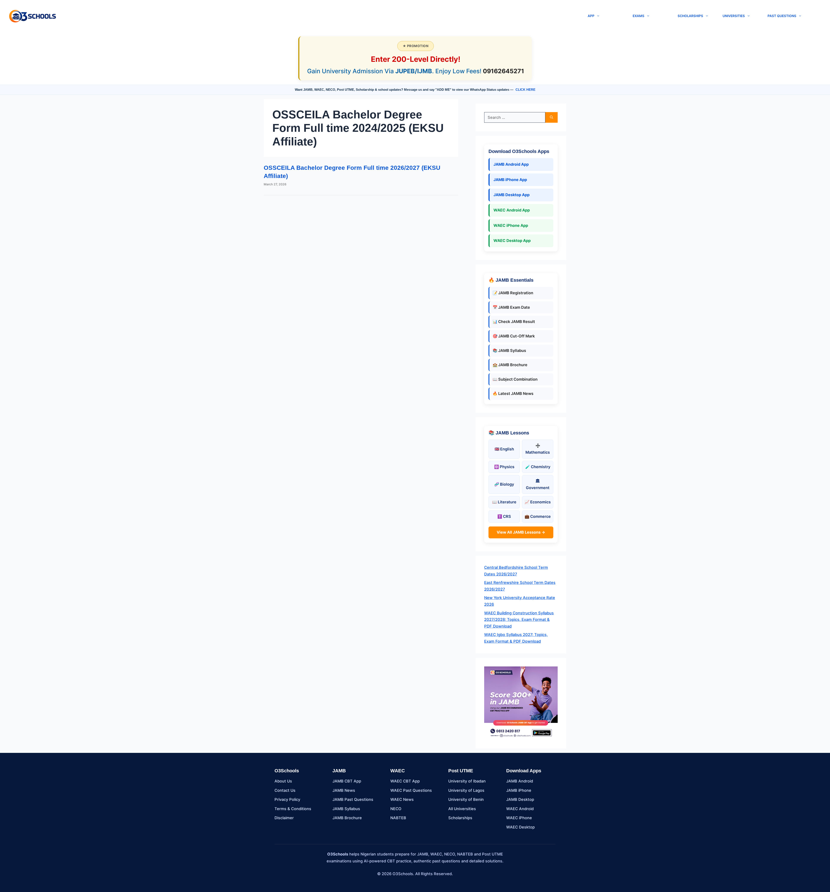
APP (591, 16)
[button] (320, 16)
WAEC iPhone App (510, 225)
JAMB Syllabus (346, 808)
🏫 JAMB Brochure (510, 365)
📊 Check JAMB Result (514, 321)
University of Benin (466, 799)
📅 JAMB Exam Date (511, 307)
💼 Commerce (538, 516)
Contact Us (285, 790)
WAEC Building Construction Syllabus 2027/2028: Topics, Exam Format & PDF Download (519, 619)
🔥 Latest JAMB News (513, 393)
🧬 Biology (504, 484)
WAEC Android (520, 808)
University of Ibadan (467, 781)
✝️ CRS (504, 516)
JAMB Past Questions (352, 799)
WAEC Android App (511, 210)
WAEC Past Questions (411, 790)
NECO (395, 808)
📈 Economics (538, 502)
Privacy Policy (287, 799)
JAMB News (343, 790)
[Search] (551, 117)
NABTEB (398, 818)
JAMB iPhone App (510, 179)
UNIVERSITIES (734, 16)
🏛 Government (537, 484)
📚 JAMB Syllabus (509, 350)
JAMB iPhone (518, 790)
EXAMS (638, 16)
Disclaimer (284, 818)
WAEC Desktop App (512, 240)
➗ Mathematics (537, 449)
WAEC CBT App (405, 781)
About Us (283, 781)
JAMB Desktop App (511, 194)
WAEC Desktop (520, 827)
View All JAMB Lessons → (521, 532)
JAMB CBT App (346, 781)
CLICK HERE (525, 89)
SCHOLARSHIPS (690, 16)
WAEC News (402, 799)
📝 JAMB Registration (513, 293)
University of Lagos (466, 790)
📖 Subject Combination (515, 379)
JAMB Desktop (520, 799)
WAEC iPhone (519, 818)
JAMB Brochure (347, 818)
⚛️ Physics (504, 466)
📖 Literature (504, 502)
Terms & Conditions (293, 808)
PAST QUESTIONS (782, 16)
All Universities (462, 808)
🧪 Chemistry (537, 466)
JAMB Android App (511, 164)
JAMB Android (519, 781)
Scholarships (460, 818)
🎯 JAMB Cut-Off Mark (514, 336)
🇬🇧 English (504, 449)
